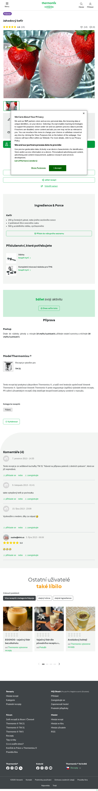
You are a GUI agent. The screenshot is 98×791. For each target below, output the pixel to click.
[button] (7, 5)
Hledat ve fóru (57, 723)
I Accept (58, 168)
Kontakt (29, 780)
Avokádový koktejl (77, 639)
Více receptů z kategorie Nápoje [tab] (19, 598)
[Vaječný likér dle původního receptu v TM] (49, 619)
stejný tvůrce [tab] (44, 598)
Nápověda (45, 786)
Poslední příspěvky (59, 708)
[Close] (84, 113)
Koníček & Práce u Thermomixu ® (21, 748)
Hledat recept (12, 696)
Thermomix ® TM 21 (15, 723)
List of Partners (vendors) (26, 161)
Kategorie (10, 700)
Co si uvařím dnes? (15, 744)
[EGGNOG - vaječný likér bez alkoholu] (17, 619)
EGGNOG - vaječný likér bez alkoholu (17, 641)
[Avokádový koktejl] (80, 619)
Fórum (9, 715)
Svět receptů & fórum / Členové (20, 719)
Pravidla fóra (12, 752)
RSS (53, 732)
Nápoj (8, 410)
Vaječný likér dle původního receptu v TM (47, 641)
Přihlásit (54, 696)
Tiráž (55, 786)
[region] (49, 142)
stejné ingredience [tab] (63, 598)
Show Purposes (38, 168)
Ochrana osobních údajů (64, 780)
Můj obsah (70, 691)
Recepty (10, 691)
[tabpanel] (49, 637)
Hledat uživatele (58, 728)
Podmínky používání (43, 780)
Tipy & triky (11, 740)
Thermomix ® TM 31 (15, 728)
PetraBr (42, 647)
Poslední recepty (13, 704)
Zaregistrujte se (58, 700)
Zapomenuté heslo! (60, 704)
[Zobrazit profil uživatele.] (6, 458)
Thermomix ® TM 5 (14, 732)
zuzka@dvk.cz (17, 537)
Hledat (54, 715)
